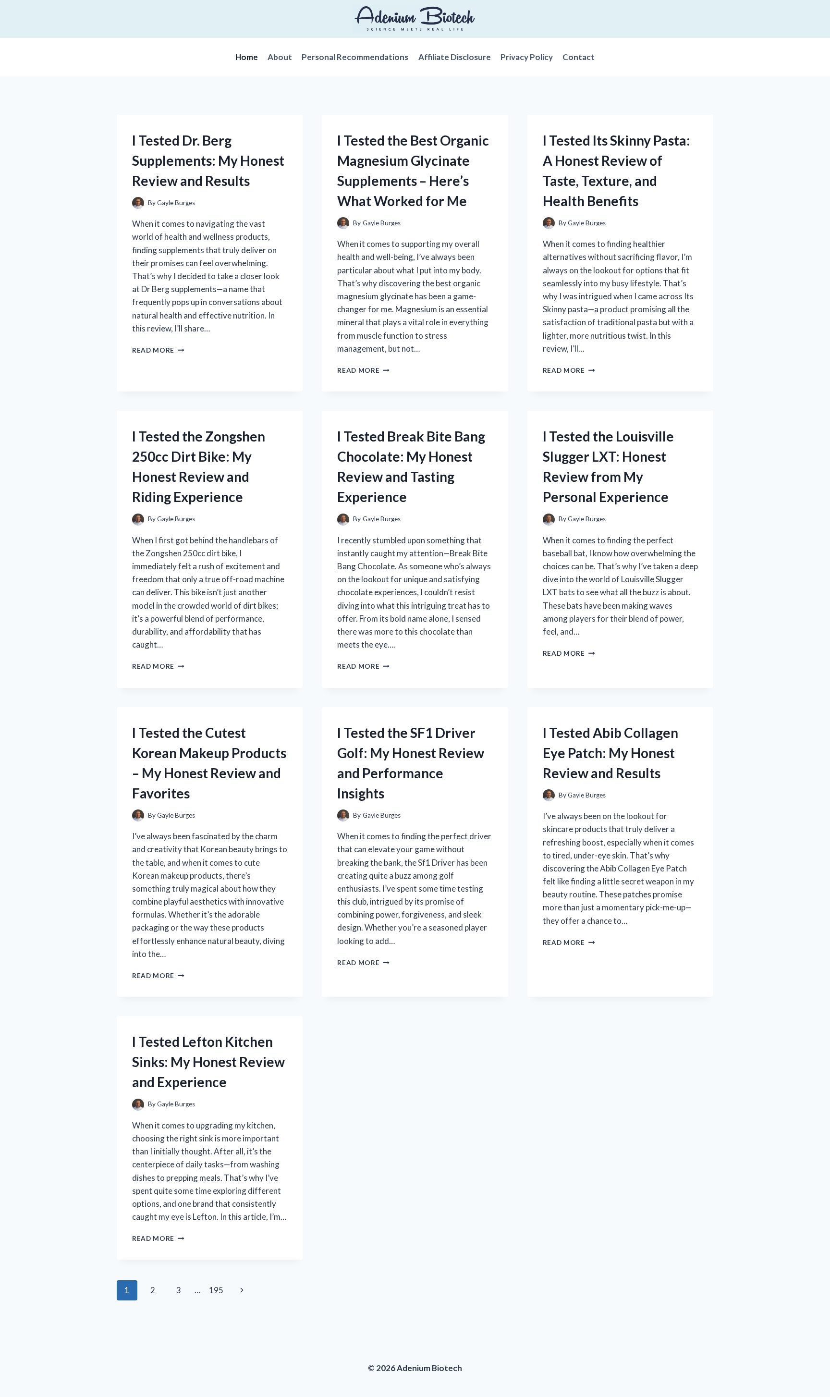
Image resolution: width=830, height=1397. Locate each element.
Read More (158, 350)
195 (216, 1290)
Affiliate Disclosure (454, 57)
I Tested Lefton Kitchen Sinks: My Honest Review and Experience (208, 1061)
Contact (578, 57)
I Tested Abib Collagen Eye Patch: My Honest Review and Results (610, 752)
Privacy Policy (526, 57)
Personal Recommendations (355, 57)
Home (246, 57)
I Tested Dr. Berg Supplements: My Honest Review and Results (208, 160)
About (280, 57)
